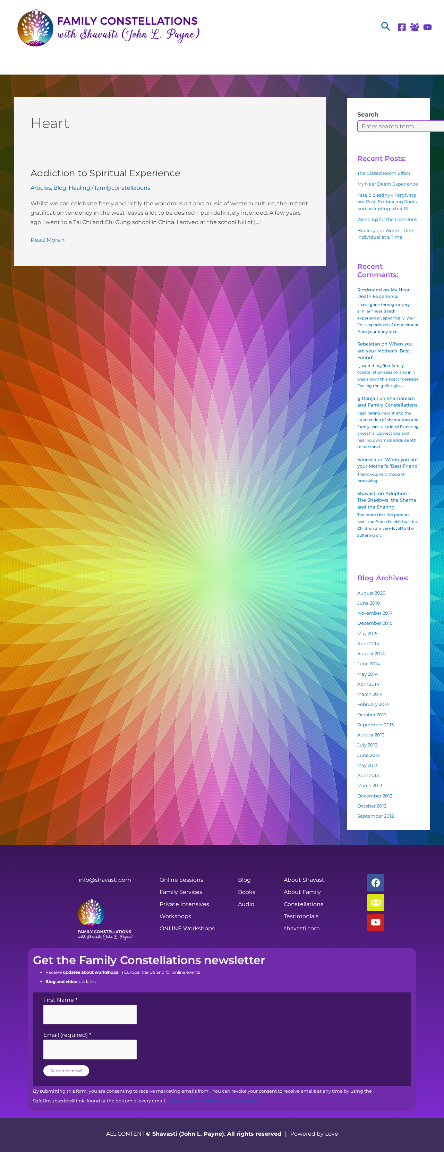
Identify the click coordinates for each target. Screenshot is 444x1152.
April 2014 (368, 684)
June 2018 (368, 603)
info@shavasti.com (105, 880)
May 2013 (367, 765)
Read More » (48, 239)
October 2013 (371, 714)
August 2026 (371, 593)
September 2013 (375, 724)
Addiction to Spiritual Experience (105, 173)
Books (246, 892)
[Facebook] (402, 27)
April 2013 (368, 775)
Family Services (181, 892)
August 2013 (370, 734)
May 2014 (367, 674)
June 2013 (368, 755)
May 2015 (367, 633)
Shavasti (367, 493)
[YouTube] (427, 27)
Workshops (175, 916)
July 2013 (367, 745)
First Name (60, 1000)
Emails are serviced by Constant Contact (212, 1100)
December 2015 (374, 623)
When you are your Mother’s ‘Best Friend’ (385, 350)
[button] (386, 27)
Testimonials (301, 916)
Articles (41, 188)
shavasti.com (302, 928)
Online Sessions (181, 880)
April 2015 (368, 643)
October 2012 (371, 806)
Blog (59, 188)
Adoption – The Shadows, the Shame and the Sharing (386, 500)
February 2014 (373, 704)
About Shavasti (305, 880)
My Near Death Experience (387, 184)
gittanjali (367, 398)
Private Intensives (184, 904)
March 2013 (369, 785)
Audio (246, 904)
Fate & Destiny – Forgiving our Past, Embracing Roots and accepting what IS (387, 201)
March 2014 (370, 694)
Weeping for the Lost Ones (387, 219)
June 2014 (368, 663)
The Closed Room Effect (383, 173)
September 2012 (375, 816)
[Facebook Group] (414, 27)
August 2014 (371, 653)
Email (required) (67, 1035)
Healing (79, 188)
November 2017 (375, 613)
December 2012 (374, 796)
